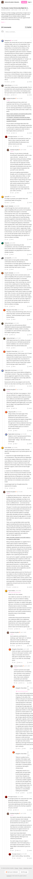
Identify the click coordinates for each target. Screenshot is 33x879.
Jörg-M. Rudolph (9, 206)
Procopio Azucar (12, 136)
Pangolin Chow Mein (11, 309)
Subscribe (24, 2)
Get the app (24, 872)
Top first (29, 27)
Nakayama (7, 40)
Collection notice (27, 868)
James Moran (8, 85)
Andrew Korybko (5, 9)
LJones (6, 196)
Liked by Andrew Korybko (15, 592)
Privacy (16, 868)
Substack (9, 875)
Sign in (29, 2)
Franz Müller (8, 447)
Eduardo (7, 243)
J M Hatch (7, 258)
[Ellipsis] (31, 40)
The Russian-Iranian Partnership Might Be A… (15, 8)
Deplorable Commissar (11, 370)
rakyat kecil (11, 412)
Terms (20, 868)
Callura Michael (9, 323)
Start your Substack (12, 872)
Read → (3, 22)
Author (8, 100)
